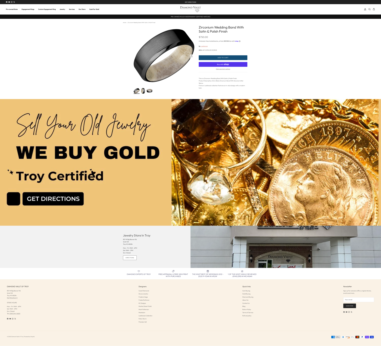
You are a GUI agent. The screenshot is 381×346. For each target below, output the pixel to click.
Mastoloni (142, 312)
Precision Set (143, 322)
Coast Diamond (144, 291)
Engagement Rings (28, 9)
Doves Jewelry (143, 294)
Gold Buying (246, 294)
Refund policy (246, 316)
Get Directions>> (12, 298)
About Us (245, 300)
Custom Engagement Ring (47, 9)
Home (124, 22)
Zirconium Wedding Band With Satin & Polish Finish (141, 22)
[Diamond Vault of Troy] (190, 9)
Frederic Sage (143, 297)
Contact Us (246, 303)
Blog (243, 306)
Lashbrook (204, 46)
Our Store (82, 9)
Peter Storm (143, 319)
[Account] (364, 9)
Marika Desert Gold (145, 306)
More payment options (223, 69)
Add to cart (223, 58)
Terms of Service (247, 312)
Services (72, 9)
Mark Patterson (144, 309)
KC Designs (142, 303)
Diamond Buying (247, 297)
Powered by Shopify (29, 336)
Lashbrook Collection (145, 316)
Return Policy (246, 309)
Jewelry (62, 9)
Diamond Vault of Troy (17, 336)
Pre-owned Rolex (12, 9)
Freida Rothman (144, 300)
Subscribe (349, 306)
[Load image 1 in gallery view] (164, 55)
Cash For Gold (94, 9)
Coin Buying (246, 291)
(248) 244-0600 (14, 314)
